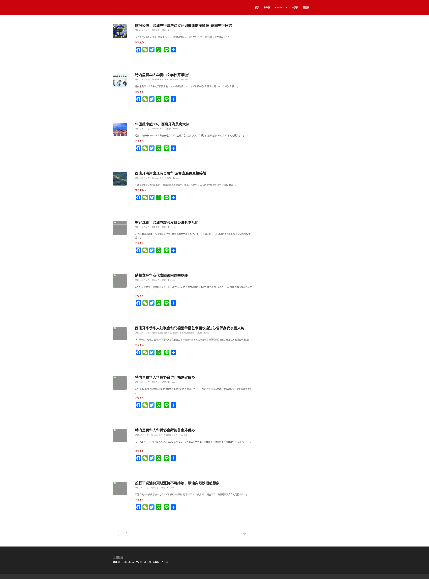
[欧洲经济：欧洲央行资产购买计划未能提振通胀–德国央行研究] (120, 31)
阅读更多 (140, 42)
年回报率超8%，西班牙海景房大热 (162, 124)
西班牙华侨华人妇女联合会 (183, 333)
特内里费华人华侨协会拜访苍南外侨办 (165, 430)
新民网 (147, 561)
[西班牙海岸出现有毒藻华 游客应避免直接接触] (120, 179)
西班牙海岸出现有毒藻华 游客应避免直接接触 (170, 173)
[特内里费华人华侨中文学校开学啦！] (120, 80)
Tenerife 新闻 (158, 79)
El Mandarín (128, 561)
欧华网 (116, 561)
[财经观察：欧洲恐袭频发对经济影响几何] (120, 228)
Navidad (171, 30)
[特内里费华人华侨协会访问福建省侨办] (120, 383)
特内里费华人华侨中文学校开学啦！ (163, 74)
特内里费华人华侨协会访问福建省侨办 (165, 377)
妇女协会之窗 (157, 333)
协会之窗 (168, 79)
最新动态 (155, 30)
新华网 (156, 561)
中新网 (139, 561)
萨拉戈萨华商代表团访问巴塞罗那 (161, 275)
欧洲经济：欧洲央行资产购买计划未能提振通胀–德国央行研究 (183, 25)
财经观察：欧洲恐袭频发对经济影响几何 (166, 222)
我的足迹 (155, 280)
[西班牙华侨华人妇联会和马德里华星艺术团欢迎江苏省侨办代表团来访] (120, 333)
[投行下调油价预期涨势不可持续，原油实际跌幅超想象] (120, 488)
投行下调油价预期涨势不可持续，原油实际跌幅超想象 (177, 483)
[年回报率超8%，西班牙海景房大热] (120, 129)
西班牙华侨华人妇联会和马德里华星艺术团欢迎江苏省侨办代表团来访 (189, 328)
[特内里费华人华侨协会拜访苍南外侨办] (120, 435)
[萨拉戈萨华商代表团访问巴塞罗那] (120, 281)
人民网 (164, 561)
